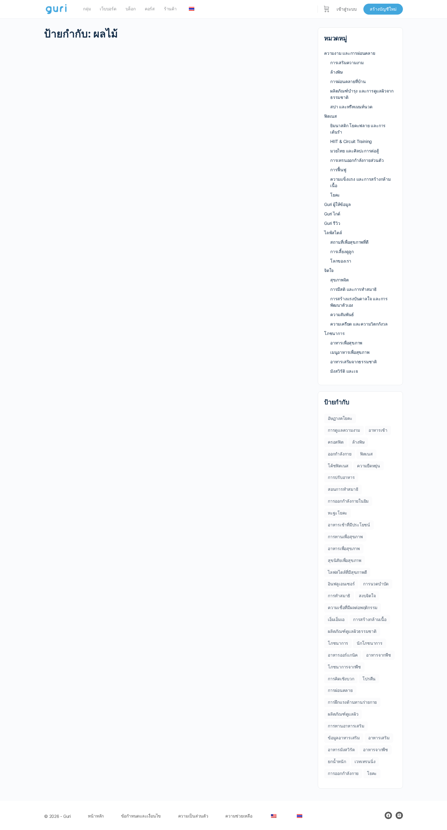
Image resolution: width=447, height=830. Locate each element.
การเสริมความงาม (347, 62)
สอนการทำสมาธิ (343, 489)
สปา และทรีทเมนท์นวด (351, 106)
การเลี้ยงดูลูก (342, 251)
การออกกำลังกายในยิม (348, 501)
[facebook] (388, 815)
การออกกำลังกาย (343, 773)
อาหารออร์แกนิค (343, 654)
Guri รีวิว (332, 223)
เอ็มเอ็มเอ (336, 619)
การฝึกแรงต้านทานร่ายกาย (352, 702)
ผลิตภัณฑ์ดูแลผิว (343, 714)
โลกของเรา (340, 260)
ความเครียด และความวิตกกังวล (359, 323)
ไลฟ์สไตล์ (333, 232)
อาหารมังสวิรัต (341, 749)
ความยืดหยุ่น (368, 465)
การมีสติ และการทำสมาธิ (353, 289)
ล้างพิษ (336, 72)
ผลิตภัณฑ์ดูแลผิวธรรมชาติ (352, 631)
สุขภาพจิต (339, 279)
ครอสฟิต (336, 442)
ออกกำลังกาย (340, 453)
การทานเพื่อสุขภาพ (345, 536)
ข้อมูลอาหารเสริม (344, 737)
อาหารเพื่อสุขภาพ (346, 342)
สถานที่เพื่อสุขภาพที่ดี (349, 242)
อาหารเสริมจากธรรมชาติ (353, 361)
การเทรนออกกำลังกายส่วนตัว (357, 160)
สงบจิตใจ (367, 595)
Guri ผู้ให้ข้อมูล (337, 204)
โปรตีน (369, 678)
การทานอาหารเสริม (346, 725)
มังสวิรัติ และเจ (344, 371)
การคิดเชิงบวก (341, 678)
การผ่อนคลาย (340, 690)
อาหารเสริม (379, 737)
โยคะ (335, 194)
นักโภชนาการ (370, 643)
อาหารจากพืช (378, 654)
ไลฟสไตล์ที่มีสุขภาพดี (347, 572)
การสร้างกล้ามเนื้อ (369, 619)
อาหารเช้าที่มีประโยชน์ (349, 524)
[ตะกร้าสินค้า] (327, 9)
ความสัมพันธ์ (342, 314)
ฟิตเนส (330, 116)
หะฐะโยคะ (337, 512)
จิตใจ (329, 270)
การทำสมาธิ (339, 595)
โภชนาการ (334, 333)
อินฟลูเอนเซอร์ (341, 583)
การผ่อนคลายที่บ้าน (348, 81)
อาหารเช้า (378, 430)
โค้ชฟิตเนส (338, 465)
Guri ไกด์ (332, 213)
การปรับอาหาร (341, 477)
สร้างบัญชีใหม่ (383, 9)
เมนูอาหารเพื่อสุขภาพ (349, 352)
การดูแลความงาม (344, 430)
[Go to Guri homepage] (56, 8)
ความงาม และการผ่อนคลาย (349, 53)
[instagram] (399, 815)
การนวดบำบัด (376, 583)
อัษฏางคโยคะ (340, 418)
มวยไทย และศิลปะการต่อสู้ (354, 150)
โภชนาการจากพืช (344, 666)
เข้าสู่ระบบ (347, 9)
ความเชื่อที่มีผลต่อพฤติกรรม (352, 607)
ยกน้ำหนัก (337, 761)
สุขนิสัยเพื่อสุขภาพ (344, 560)
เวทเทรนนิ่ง (365, 761)
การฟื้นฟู (338, 169)
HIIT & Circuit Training (351, 141)
